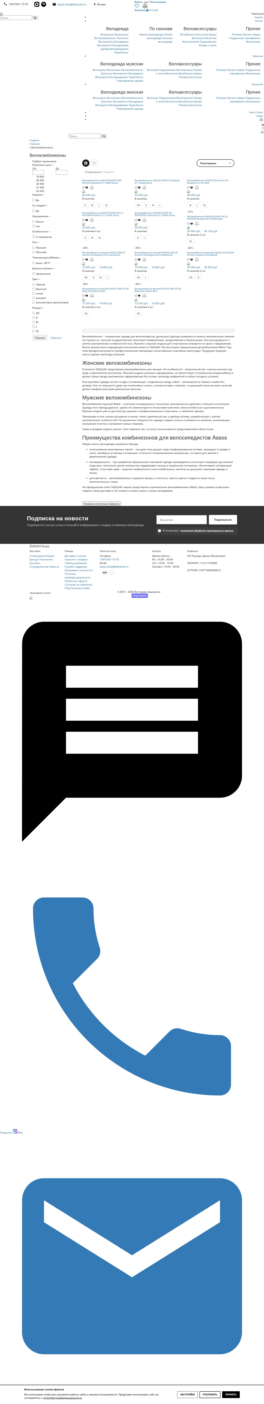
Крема (212, 34)
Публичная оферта (76, 581)
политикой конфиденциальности (62, 1397)
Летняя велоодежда (159, 36)
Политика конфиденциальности (77, 575)
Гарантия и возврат (76, 559)
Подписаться (223, 520)
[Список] (94, 163)
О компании (37, 556)
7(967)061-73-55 (109, 559)
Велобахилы (187, 34)
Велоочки (210, 38)
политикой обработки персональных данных (207, 530)
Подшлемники (208, 41)
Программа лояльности (78, 570)
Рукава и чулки (207, 45)
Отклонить (210, 1394)
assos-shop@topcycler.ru (71, 4)
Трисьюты (122, 38)
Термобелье (121, 52)
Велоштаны (121, 34)
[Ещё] (261, 119)
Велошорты (107, 34)
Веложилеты (105, 41)
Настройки (187, 1394)
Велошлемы (253, 41)
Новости (54, 566)
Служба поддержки (76, 566)
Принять (231, 1394)
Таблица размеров (76, 563)
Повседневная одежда (130, 80)
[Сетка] (85, 163)
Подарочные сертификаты (244, 38)
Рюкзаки (237, 34)
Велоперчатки (190, 41)
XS (138, 205)
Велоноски (198, 38)
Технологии (46, 559)
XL (106, 205)
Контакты (35, 563)
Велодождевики (119, 48)
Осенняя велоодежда (165, 39)
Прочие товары (251, 34)
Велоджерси (121, 41)
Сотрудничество (39, 566)
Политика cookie (80, 588)
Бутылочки (202, 34)
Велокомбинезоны (105, 38)
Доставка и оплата (75, 556)
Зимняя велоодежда (151, 34)
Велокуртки (104, 45)
